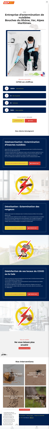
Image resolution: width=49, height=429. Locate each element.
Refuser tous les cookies (9, 420)
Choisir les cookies (8, 423)
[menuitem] (21, 415)
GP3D (22, 417)
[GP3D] (9, 2)
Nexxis (32, 417)
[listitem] (12, 427)
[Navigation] (47, 2)
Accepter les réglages (8, 417)
